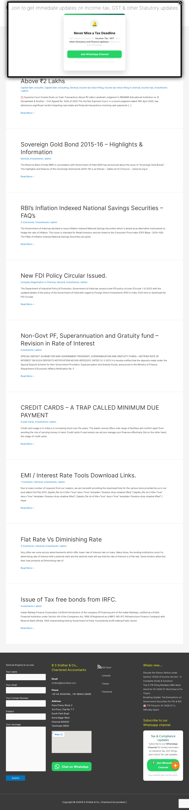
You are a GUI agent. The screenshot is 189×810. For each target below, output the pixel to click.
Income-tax (147, 87)
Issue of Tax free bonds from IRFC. (69, 599)
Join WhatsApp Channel (163, 765)
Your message (13, 724)
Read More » (27, 113)
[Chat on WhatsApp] (72, 766)
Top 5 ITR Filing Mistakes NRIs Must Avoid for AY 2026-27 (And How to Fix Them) (163, 689)
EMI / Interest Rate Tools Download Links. (78, 475)
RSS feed (106, 667)
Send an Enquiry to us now (20, 665)
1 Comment (26, 482)
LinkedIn (106, 675)
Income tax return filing (91, 87)
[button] (175, 765)
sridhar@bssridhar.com (64, 683)
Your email (11, 684)
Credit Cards (27, 421)
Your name (11, 671)
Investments (160, 87)
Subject (10, 711)
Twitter (105, 683)
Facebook (107, 691)
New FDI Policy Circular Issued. (64, 275)
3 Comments (27, 222)
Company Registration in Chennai (38, 282)
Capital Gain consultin (32, 87)
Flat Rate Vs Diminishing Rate (61, 539)
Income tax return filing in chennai (122, 87)
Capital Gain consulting (57, 87)
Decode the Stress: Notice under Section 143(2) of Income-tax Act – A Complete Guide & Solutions (162, 676)
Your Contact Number (17, 698)
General (74, 87)
